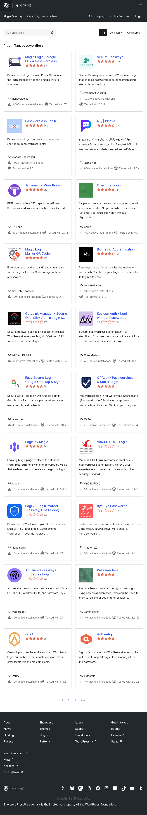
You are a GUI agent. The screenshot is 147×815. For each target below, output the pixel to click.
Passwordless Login (40, 121)
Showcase (46, 722)
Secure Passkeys (110, 57)
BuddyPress (13, 772)
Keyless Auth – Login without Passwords (113, 316)
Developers (82, 735)
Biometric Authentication (116, 249)
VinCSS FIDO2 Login (112, 442)
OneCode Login (109, 185)
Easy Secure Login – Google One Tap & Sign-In (44, 380)
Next (83, 700)
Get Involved (119, 722)
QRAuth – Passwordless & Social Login (115, 380)
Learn (79, 722)
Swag (116, 741)
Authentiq (104, 634)
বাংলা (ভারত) (18, 788)
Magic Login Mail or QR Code (37, 251)
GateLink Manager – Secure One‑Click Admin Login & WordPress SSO (46, 316)
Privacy (8, 741)
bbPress (11, 766)
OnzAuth (32, 634)
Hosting (9, 735)
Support (80, 728)
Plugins (44, 735)
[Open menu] (141, 5)
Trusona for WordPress (43, 185)
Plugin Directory (13, 16)
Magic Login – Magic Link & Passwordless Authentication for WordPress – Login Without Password (46, 59)
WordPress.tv (86, 741)
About (7, 722)
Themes (44, 728)
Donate (118, 735)
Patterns (45, 741)
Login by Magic (36, 442)
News (7, 728)
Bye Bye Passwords (112, 506)
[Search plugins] (52, 32)
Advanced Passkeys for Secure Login (40, 572)
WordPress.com (16, 753)
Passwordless (107, 570)
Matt (9, 759)
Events (115, 728)
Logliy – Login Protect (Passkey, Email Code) (42, 508)
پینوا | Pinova (106, 121)
